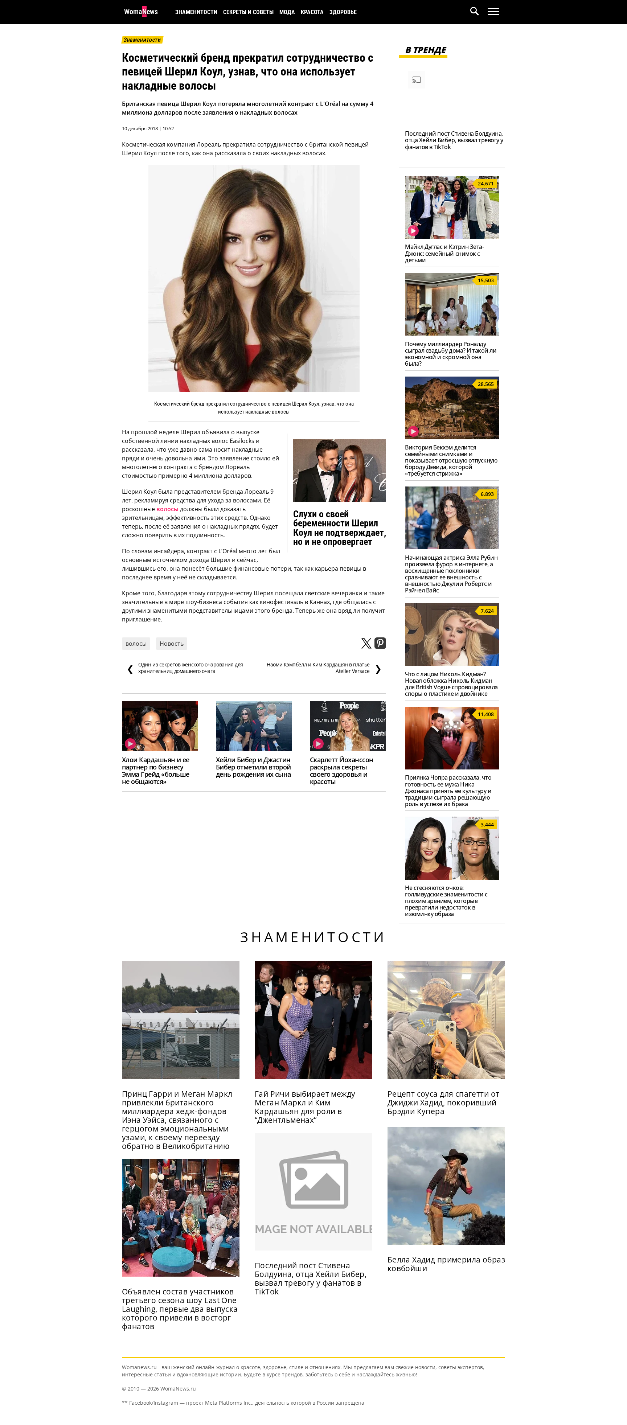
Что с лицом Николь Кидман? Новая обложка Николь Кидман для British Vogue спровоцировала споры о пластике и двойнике (451, 684)
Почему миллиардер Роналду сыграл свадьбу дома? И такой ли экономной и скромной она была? (450, 353)
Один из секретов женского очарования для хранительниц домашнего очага (185, 667)
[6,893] (452, 547)
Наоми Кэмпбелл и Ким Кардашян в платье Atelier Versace (324, 667)
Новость (172, 644)
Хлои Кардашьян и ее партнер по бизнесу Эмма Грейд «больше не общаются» (155, 770)
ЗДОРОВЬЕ (343, 12)
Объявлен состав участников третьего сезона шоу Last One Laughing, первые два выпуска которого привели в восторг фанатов (180, 1308)
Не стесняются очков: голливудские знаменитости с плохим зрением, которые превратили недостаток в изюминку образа (446, 901)
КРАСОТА (312, 12)
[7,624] (452, 664)
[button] (479, 12)
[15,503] (452, 333)
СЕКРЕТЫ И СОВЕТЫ (248, 12)
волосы (167, 509)
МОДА (287, 12)
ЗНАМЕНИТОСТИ (196, 12)
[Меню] (493, 11)
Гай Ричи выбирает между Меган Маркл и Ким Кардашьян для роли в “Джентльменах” (305, 1107)
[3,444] (452, 878)
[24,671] (452, 237)
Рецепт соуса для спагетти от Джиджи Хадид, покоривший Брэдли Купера (444, 1102)
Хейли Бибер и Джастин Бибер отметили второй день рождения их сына (253, 767)
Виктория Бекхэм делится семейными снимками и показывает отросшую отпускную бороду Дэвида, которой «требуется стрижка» (451, 460)
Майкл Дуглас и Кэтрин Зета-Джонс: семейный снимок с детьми (444, 253)
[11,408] (452, 767)
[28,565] (452, 437)
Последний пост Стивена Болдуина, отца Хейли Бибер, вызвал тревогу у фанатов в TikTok (454, 140)
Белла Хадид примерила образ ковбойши (446, 1263)
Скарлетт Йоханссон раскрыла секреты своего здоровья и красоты (341, 770)
